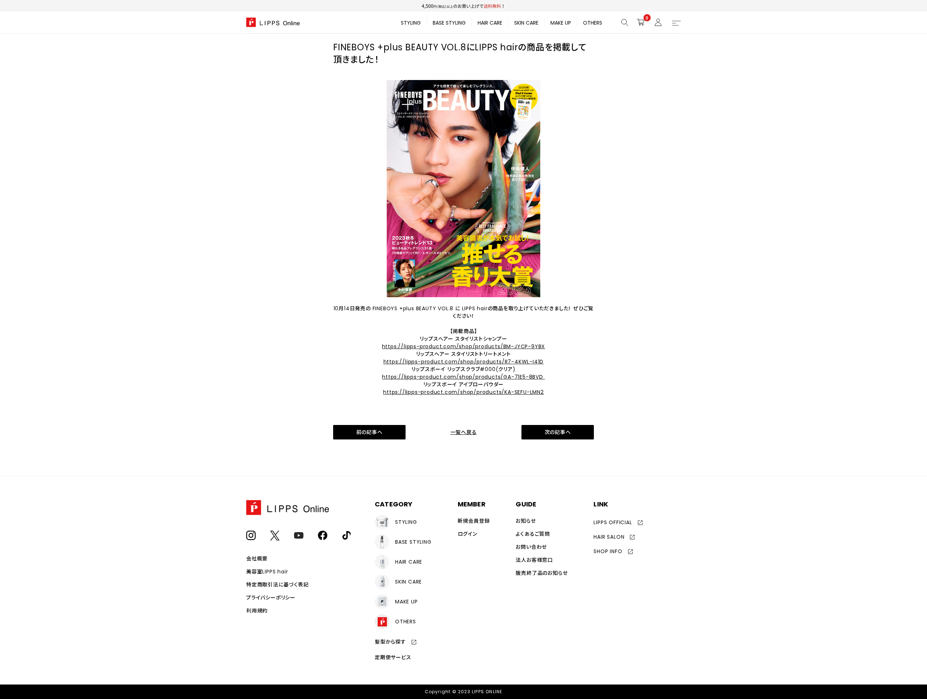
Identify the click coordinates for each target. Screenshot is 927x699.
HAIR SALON (608, 536)
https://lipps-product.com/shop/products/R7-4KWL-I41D (463, 361)
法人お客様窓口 (534, 560)
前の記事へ (369, 432)
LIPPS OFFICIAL (612, 522)
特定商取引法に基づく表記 (277, 584)
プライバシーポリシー (270, 597)
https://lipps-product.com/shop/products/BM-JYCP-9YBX (463, 346)
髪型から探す (390, 641)
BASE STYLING (449, 22)
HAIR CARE (490, 22)
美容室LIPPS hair (267, 571)
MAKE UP (560, 22)
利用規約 (257, 610)
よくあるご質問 (533, 534)
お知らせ (526, 521)
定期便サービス (393, 657)
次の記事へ (558, 432)
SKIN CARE (526, 22)
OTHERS (592, 22)
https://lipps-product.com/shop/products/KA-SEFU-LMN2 (463, 392)
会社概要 (257, 558)
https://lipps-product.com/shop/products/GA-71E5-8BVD (463, 376)
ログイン (467, 534)
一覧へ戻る (463, 432)
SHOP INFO (607, 551)
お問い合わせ (531, 547)
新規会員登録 (474, 521)
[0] (640, 22)
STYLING (411, 22)
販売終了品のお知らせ (541, 573)
